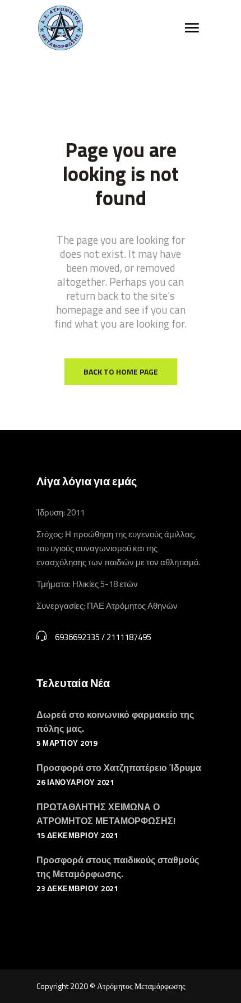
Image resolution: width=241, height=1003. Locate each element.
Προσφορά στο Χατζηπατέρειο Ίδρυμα (118, 767)
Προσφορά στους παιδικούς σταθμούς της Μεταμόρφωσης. (117, 867)
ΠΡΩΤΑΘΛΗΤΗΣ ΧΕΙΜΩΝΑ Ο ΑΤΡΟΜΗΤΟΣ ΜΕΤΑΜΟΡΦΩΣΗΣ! (105, 813)
